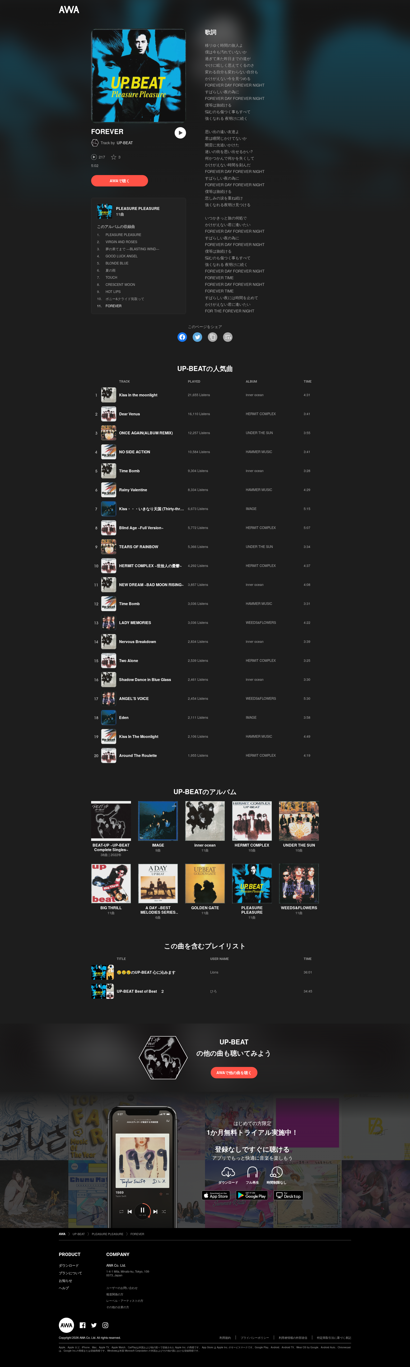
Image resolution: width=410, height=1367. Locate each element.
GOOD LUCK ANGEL (122, 256)
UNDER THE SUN (259, 432)
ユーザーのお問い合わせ (122, 1288)
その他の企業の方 (117, 1307)
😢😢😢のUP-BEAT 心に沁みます (146, 972)
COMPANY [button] (117, 1254)
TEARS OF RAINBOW (138, 546)
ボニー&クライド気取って (125, 298)
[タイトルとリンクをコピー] (212, 337)
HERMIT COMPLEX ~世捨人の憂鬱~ (150, 565)
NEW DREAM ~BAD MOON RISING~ (151, 584)
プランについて (70, 1272)
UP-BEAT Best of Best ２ (140, 991)
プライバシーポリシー (255, 1337)
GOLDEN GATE (205, 907)
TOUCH (111, 277)
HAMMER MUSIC (259, 451)
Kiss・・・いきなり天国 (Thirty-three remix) (157, 508)
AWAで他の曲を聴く (234, 1072)
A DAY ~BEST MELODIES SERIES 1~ (158, 912)
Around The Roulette (138, 755)
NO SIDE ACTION (134, 451)
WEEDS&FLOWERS (261, 622)
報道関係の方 (114, 1294)
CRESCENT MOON (120, 284)
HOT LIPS (113, 291)
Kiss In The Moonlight (138, 736)
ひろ (213, 991)
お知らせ (65, 1280)
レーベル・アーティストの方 (124, 1300)
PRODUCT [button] (69, 1254)
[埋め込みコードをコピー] (228, 337)
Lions (214, 972)
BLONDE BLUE (117, 263)
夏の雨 (111, 270)
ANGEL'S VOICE (134, 698)
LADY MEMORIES (135, 622)
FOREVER (137, 1234)
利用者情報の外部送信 (293, 1337)
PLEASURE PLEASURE (138, 208)
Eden (124, 717)
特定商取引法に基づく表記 (334, 1337)
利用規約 (225, 1337)
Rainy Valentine (133, 489)
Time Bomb (129, 470)
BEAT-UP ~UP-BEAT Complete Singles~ (111, 847)
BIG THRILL (111, 907)
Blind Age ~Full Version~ (141, 527)
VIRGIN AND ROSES (121, 241)
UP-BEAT (125, 142)
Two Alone (128, 660)
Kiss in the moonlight (138, 395)
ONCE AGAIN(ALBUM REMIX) (146, 433)
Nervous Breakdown (137, 641)
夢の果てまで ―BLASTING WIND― (132, 248)
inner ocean (255, 394)
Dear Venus (129, 414)
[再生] (180, 133)
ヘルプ (64, 1287)
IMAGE (251, 508)
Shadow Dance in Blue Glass (145, 679)
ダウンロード (69, 1265)
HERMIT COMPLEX (261, 413)
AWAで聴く (120, 180)
